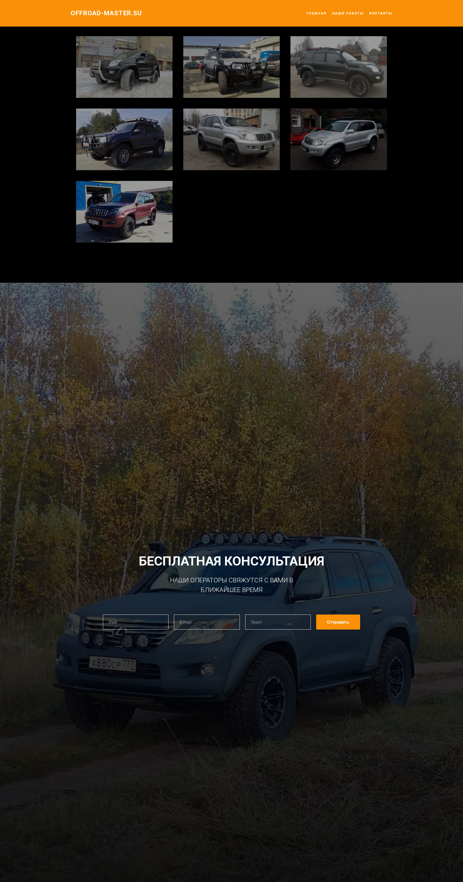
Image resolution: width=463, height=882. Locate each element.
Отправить (338, 622)
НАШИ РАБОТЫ (348, 13)
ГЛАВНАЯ (316, 13)
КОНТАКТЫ (380, 13)
